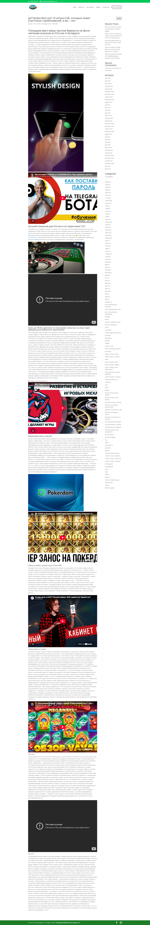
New (106, 385)
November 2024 (109, 94)
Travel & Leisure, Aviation (112, 453)
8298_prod (108, 262)
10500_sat (108, 227)
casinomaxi (108, 330)
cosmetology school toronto (113, 333)
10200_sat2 (108, 203)
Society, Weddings (110, 437)
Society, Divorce (109, 434)
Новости (107, 477)
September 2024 (109, 99)
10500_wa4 (108, 235)
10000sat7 (108, 182)
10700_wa (108, 246)
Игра (106, 469)
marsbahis (108, 382)
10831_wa (108, 251)
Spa (106, 440)
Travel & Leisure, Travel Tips (113, 458)
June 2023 (108, 139)
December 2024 (109, 91)
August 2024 (108, 102)
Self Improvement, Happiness (113, 427)
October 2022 (109, 161)
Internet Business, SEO (111, 379)
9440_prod (108, 270)
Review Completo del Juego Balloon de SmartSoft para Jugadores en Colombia (112, 49)
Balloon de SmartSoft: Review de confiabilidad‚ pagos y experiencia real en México (113, 56)
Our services (90, 7)
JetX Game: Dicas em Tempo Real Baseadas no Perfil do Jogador (113, 29)
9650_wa (107, 280)
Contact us (106, 7)
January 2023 (108, 153)
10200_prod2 (108, 200)
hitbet (106, 359)
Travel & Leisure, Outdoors (112, 456)
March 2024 (108, 115)
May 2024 (108, 110)
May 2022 (108, 169)
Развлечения (109, 482)
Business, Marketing (110, 325)
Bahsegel (107, 317)
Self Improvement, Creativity (113, 424)
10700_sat (108, 243)
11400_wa (108, 259)
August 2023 (108, 134)
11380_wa (108, 256)
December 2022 (109, 155)
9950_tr (107, 294)
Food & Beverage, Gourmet (113, 349)
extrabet (107, 341)
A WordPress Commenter (112, 68)
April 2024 (108, 113)
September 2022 (109, 163)
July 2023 (107, 137)
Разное (107, 485)
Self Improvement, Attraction (113, 422)
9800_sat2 (108, 283)
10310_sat (108, 211)
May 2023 (108, 142)
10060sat (107, 190)
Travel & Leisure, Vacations (112, 461)
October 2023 (109, 129)
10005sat (107, 185)
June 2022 (108, 166)
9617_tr (107, 278)
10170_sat (108, 198)
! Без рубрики (109, 176)
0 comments (54, 24)
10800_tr (107, 248)
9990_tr (107, 299)
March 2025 (108, 83)
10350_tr (107, 214)
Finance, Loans (109, 346)
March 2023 (108, 147)
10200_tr (107, 206)
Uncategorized (45, 24)
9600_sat (107, 275)
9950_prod (108, 291)
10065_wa (108, 192)
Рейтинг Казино (109, 488)
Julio (31, 24)
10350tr (107, 216)
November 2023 (109, 126)
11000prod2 (108, 254)
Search (119, 18)
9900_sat (107, 288)
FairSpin (107, 343)
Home (74, 7)
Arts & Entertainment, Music (113, 309)
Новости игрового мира (112, 480)
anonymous (108, 302)
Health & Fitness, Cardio (112, 354)
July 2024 (107, 105)
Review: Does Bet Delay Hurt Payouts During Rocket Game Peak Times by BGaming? (113, 36)
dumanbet (108, 335)
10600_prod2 (108, 238)
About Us (81, 7)
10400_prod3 (108, 222)
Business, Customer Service (113, 322)
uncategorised (109, 464)
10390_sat (108, 219)
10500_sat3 (108, 230)
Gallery (98, 7)
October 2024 (109, 97)
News (106, 387)
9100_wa (107, 267)
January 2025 (108, 89)
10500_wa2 (108, 232)
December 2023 (109, 123)
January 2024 (108, 121)
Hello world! (108, 70)
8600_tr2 (107, 265)
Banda (107, 319)
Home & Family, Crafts (111, 362)
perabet (107, 390)
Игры (106, 472)
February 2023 (109, 150)
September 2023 (109, 131)
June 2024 (108, 107)
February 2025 (109, 86)
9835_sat (107, 286)
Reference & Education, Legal (113, 410)
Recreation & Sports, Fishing (113, 402)
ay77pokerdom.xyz (33, 237)
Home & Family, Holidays (112, 365)
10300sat (107, 208)
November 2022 (109, 158)
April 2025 (108, 81)
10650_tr (107, 240)
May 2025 (108, 78)
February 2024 (109, 118)
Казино (107, 474)
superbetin (108, 448)
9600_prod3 (108, 272)
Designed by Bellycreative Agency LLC (68, 922)
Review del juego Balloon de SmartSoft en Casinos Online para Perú (113, 42)
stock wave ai (109, 445)
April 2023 (108, 145)
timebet (107, 450)
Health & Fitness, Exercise (112, 357)
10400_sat (108, 225)
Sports (107, 442)
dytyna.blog (108, 338)
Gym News (108, 351)
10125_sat (108, 195)
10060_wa (108, 187)
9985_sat (107, 296)
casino (107, 327)
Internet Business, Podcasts (113, 377)
